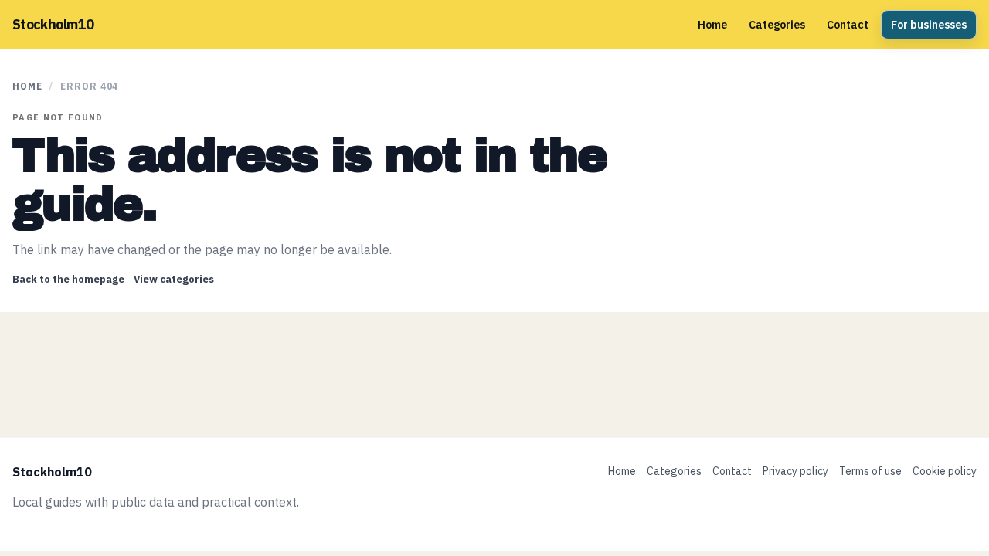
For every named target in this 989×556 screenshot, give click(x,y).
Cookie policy (945, 471)
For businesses (929, 25)
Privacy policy (795, 471)
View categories (174, 279)
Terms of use (870, 471)
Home (712, 25)
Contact (847, 25)
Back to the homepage (68, 279)
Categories (777, 25)
